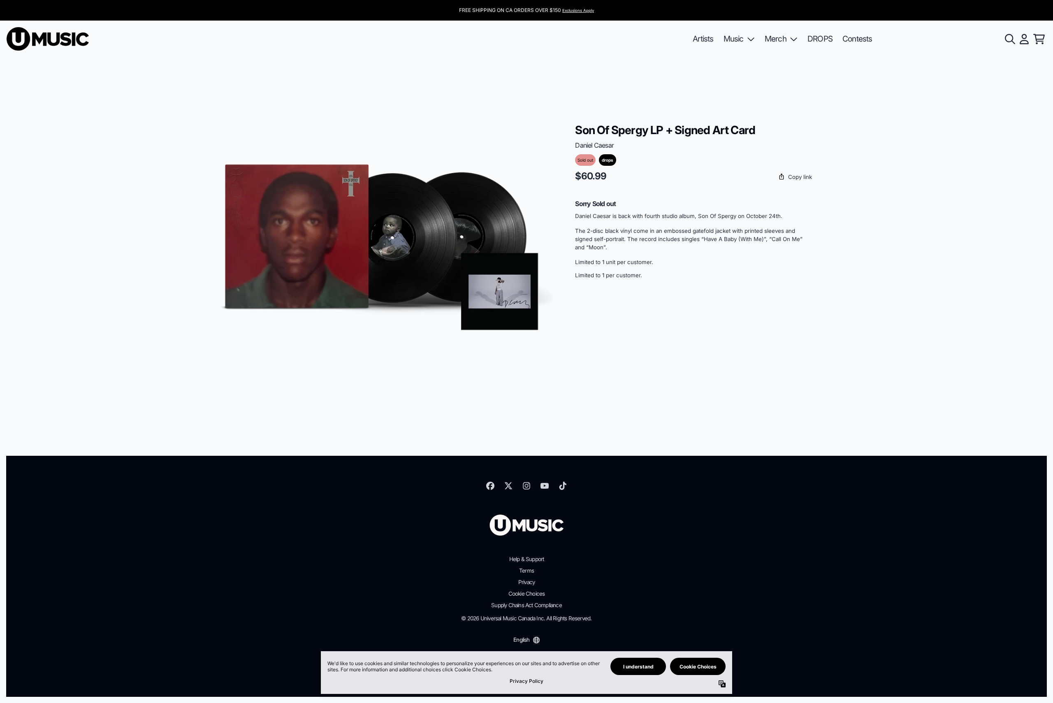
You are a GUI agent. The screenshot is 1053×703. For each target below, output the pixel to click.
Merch (775, 39)
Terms (526, 570)
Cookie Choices (526, 593)
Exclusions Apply (578, 10)
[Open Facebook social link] (490, 486)
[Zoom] (381, 242)
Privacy (526, 582)
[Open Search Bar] (1009, 39)
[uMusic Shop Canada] (48, 39)
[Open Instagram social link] (526, 486)
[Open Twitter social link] (508, 486)
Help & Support (526, 559)
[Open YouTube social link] (545, 486)
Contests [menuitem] (857, 39)
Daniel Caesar (594, 145)
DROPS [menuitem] (820, 39)
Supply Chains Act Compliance (526, 605)
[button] (693, 177)
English (521, 639)
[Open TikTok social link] (563, 486)
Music (734, 39)
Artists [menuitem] (703, 39)
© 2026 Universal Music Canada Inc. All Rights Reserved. (526, 618)
